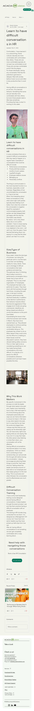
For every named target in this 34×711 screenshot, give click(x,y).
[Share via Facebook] (7, 574)
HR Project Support (10, 683)
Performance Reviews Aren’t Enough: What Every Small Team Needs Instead (16, 605)
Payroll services (9, 676)
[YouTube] (15, 705)
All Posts (7, 17)
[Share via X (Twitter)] (11, 574)
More (20, 17)
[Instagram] (9, 705)
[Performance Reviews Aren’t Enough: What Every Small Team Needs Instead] (17, 595)
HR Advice (9, 569)
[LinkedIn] (12, 705)
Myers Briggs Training (10, 679)
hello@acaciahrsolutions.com (17, 661)
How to (14, 17)
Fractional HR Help (10, 672)
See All (26, 585)
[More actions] (27, 26)
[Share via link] (19, 574)
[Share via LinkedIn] (15, 574)
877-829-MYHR (11, 658)
